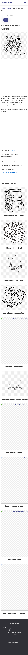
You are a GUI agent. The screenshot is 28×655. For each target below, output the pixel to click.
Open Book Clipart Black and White (15, 399)
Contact (13, 628)
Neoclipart (12, 643)
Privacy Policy (14, 630)
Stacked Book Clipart (14, 248)
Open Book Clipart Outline (14, 367)
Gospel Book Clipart (14, 560)
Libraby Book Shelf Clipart (14, 506)
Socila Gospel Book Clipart (14, 280)
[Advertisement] (14, 75)
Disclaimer (14, 634)
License (21, 628)
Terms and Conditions (14, 632)
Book (13, 150)
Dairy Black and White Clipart (14, 613)
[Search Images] (5, 20)
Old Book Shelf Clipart (14, 453)
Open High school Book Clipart (14, 313)
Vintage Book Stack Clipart (14, 215)
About (6, 628)
